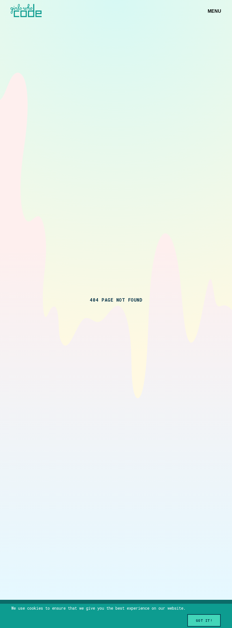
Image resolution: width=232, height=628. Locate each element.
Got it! (204, 620)
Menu (214, 11)
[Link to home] (26, 11)
